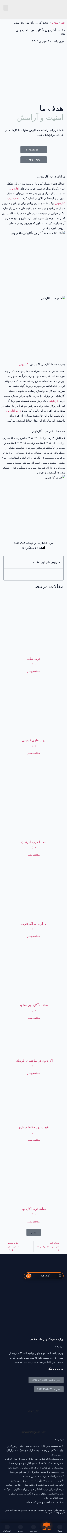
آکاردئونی (14, 188)
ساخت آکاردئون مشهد (33, 1005)
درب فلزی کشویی (33, 740)
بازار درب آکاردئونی (33, 923)
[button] (5, 8)
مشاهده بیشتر (33, 671)
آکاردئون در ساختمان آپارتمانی (33, 1060)
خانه (63, 22)
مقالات (54, 22)
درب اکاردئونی (12, 410)
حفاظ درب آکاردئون (33, 1209)
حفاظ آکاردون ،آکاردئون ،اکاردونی (40, 31)
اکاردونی (24, 364)
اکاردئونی (54, 400)
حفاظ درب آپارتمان (33, 842)
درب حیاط (33, 658)
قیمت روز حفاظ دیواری (33, 1127)
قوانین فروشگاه (55, 1368)
